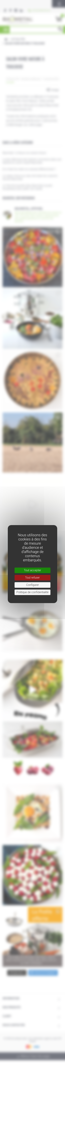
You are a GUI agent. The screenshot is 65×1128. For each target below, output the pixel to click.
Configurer (32, 585)
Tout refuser (32, 577)
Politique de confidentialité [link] (32, 592)
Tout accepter (32, 570)
